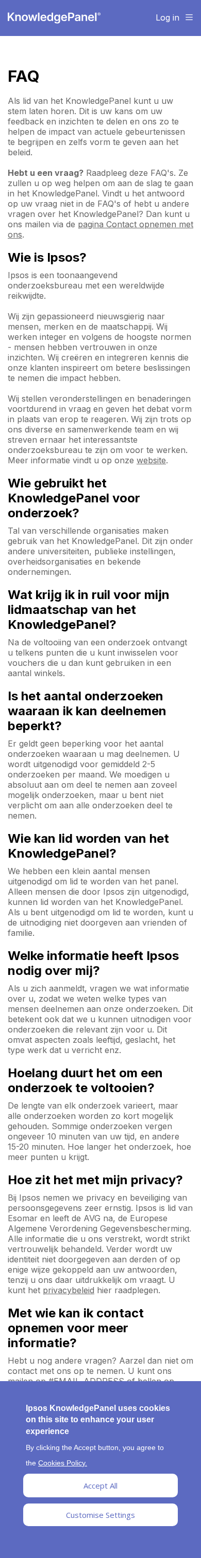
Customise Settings (100, 1515)
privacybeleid (68, 1290)
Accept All (100, 1485)
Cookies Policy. (62, 1463)
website (151, 460)
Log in (167, 17)
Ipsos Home (54, 18)
